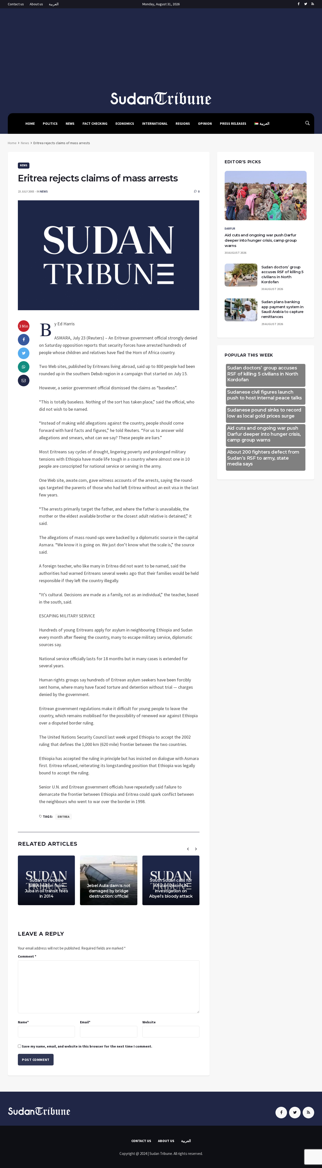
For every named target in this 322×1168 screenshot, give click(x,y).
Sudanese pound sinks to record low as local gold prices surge (264, 413)
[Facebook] (298, 4)
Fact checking (95, 123)
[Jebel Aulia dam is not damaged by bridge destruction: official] (108, 880)
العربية (54, 4)
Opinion (205, 123)
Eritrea (63, 816)
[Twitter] (305, 4)
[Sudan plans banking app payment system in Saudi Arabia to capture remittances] (241, 309)
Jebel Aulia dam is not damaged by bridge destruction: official (108, 891)
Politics (50, 123)
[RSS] (312, 4)
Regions (183, 123)
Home (30, 123)
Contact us (16, 4)
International (155, 123)
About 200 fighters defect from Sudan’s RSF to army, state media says (263, 458)
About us (36, 4)
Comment (27, 956)
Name (23, 1022)
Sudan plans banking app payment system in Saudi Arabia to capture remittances (282, 309)
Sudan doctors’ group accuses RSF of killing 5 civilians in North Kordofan (282, 274)
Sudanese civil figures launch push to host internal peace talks (264, 395)
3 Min (23, 326)
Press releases (233, 123)
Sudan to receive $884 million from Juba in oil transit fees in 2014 (46, 888)
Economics (124, 123)
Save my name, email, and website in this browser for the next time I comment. (87, 1046)
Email (85, 1022)
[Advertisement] (161, 53)
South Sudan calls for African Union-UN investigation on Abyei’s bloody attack (171, 888)
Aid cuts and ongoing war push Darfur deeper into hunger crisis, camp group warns (261, 240)
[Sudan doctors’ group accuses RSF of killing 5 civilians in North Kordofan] (241, 275)
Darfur (230, 228)
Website (149, 1022)
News (70, 123)
